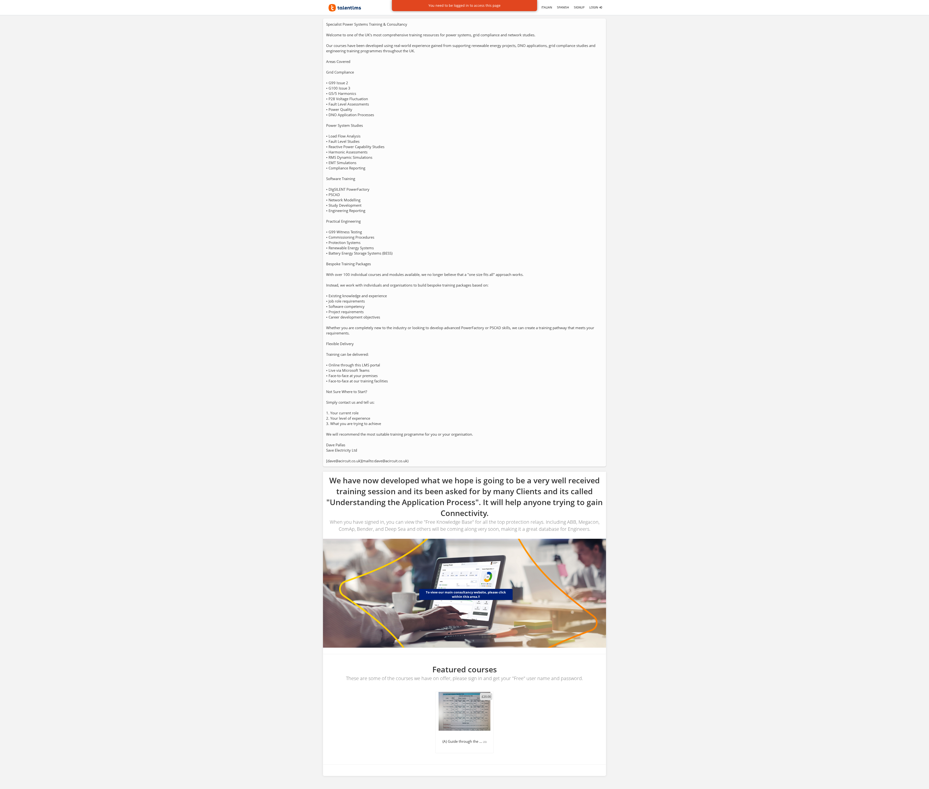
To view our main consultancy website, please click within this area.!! (466, 594)
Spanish (563, 7)
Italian (546, 7)
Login (594, 7)
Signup (579, 7)
